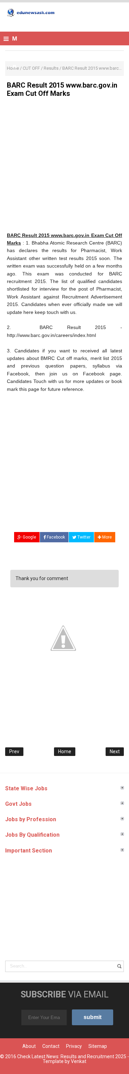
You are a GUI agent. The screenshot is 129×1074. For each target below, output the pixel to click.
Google (29, 537)
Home (64, 751)
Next (115, 751)
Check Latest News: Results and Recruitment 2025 (71, 1056)
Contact (51, 1046)
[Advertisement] (64, 167)
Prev (14, 751)
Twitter (83, 537)
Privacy (74, 1046)
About (29, 1046)
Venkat (78, 1061)
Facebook (55, 537)
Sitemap (97, 1046)
